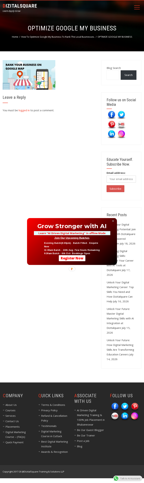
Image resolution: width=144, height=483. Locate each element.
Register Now (72, 258)
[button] (72, 226)
